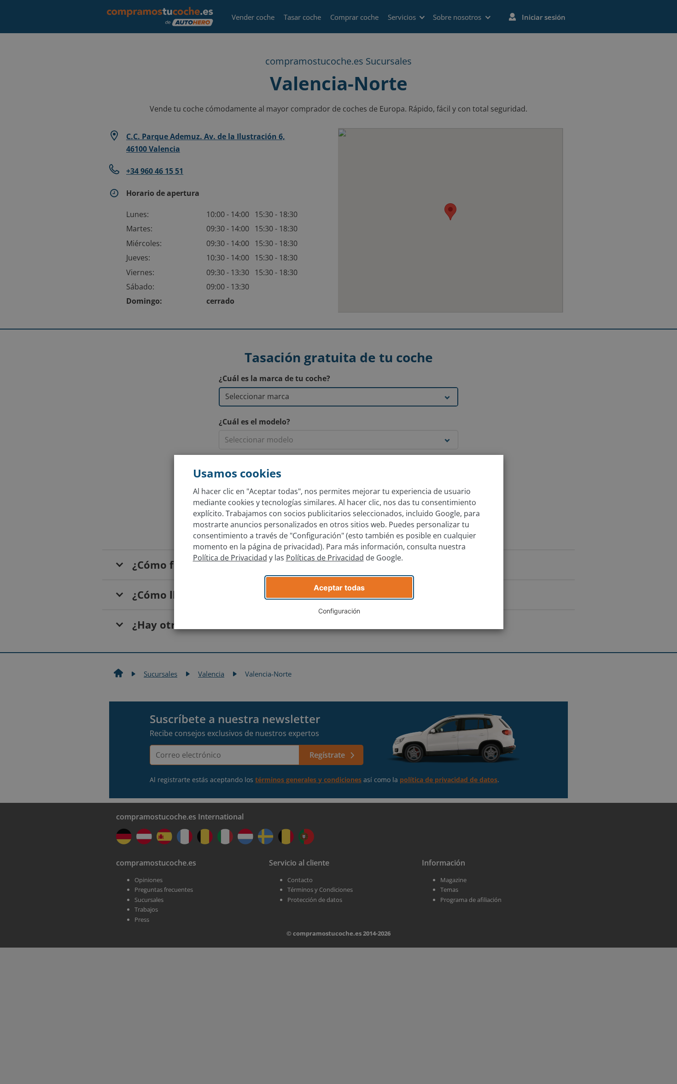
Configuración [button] (339, 611)
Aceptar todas (339, 587)
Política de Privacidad (230, 558)
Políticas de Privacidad (325, 558)
